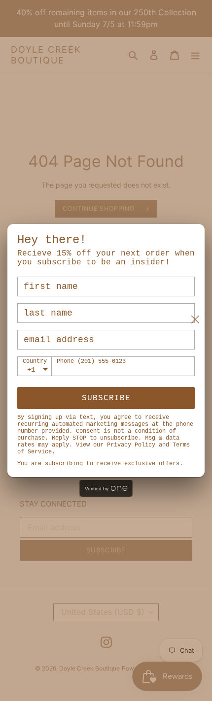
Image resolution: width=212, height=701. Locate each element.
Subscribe (106, 398)
